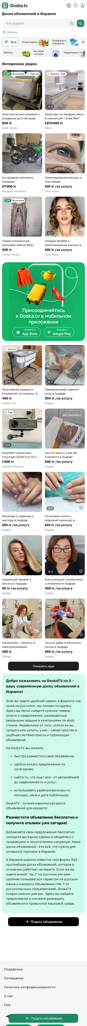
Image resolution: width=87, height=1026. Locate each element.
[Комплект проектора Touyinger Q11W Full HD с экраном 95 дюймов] (22, 438)
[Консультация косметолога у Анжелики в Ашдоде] (65, 565)
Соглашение (13, 978)
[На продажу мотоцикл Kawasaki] (22, 163)
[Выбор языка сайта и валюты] (68, 5)
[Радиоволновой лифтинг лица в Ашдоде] (65, 375)
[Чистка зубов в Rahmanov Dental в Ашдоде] (65, 628)
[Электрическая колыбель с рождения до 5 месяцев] (22, 100)
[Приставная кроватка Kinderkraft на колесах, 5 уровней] (22, 375)
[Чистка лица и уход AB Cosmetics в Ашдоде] (65, 438)
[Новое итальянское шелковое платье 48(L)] (22, 226)
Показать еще (43, 666)
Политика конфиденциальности (29, 987)
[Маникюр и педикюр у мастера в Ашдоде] (22, 502)
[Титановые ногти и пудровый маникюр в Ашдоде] (65, 502)
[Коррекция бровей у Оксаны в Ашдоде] (22, 565)
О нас (8, 996)
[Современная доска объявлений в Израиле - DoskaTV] (15, 5)
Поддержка (13, 969)
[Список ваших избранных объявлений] (76, 5)
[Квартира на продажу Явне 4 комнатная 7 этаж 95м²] (65, 100)
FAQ (7, 1005)
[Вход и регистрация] (82, 5)
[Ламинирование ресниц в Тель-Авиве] (65, 163)
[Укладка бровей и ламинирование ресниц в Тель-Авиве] (65, 226)
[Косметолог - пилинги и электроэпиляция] (22, 628)
